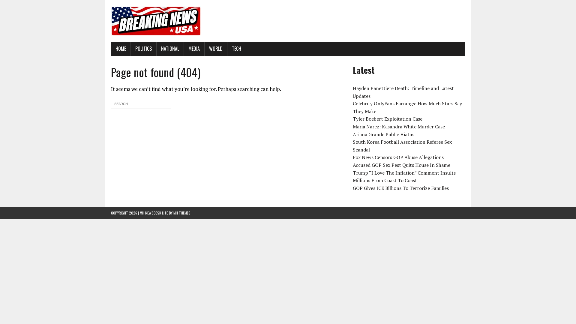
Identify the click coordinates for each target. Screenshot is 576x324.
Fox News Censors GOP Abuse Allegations (398, 157)
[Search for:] (141, 103)
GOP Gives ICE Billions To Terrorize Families (401, 188)
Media (194, 48)
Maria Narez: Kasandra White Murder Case (399, 126)
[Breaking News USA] (288, 21)
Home (121, 48)
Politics (143, 48)
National (170, 48)
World (216, 48)
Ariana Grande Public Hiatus (383, 134)
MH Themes (181, 212)
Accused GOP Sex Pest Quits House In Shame (401, 165)
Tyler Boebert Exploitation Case (387, 119)
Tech (236, 48)
